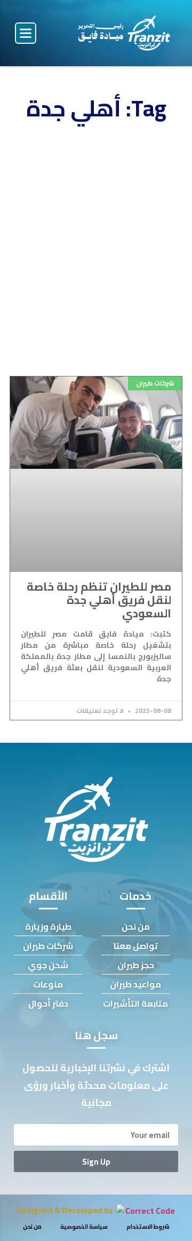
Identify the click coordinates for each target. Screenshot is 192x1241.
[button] (25, 33)
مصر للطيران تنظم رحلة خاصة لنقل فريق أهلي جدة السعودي (99, 600)
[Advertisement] (96, 252)
